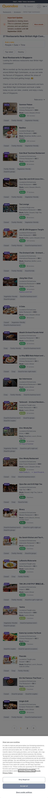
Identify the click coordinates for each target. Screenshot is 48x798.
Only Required (24, 779)
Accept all (24, 786)
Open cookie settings (24, 792)
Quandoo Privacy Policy (26, 771)
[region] (24, 767)
